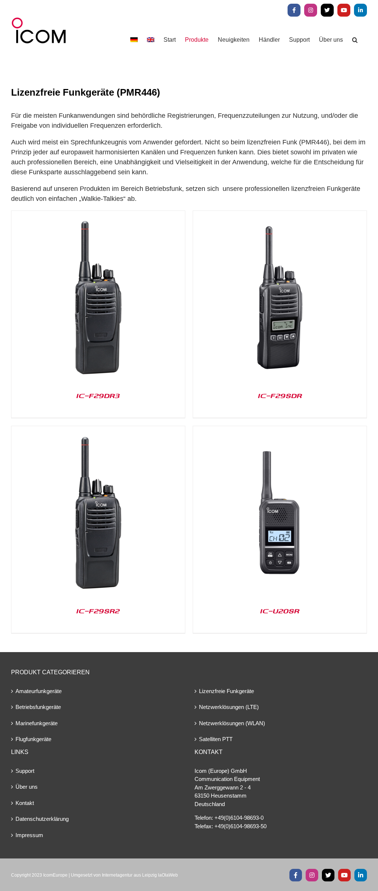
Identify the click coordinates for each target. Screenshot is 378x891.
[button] (355, 40)
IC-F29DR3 (98, 395)
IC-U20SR (279, 611)
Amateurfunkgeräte (39, 691)
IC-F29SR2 (98, 611)
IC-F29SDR (280, 395)
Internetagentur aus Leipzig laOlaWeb (140, 875)
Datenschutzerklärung (42, 819)
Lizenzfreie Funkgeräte (226, 691)
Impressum (29, 835)
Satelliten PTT (216, 739)
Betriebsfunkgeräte (38, 707)
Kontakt (25, 803)
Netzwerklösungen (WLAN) (232, 723)
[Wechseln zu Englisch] (150, 40)
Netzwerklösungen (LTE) (229, 707)
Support (25, 771)
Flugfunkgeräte (33, 739)
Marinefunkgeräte (37, 723)
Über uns (27, 787)
